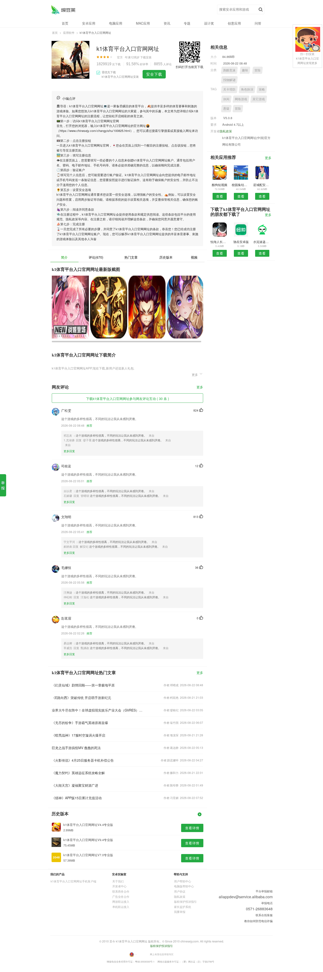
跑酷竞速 (229, 70)
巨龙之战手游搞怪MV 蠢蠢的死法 (76, 747)
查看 (219, 196)
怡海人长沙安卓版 (219, 241)
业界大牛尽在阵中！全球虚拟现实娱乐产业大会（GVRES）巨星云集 (97, 710)
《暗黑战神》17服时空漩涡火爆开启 (78, 735)
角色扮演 (247, 89)
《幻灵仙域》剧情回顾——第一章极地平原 (83, 685)
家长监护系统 (182, 907)
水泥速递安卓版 (262, 241)
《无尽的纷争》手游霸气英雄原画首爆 (80, 722)
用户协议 (179, 891)
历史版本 (166, 257)
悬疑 (226, 108)
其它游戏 (259, 99)
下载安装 (146, 57)
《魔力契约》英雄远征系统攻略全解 (78, 772)
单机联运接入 (120, 907)
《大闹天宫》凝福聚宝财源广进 (75, 785)
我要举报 (179, 912)
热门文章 (131, 257)
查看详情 (192, 827)
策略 (262, 89)
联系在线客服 (264, 915)
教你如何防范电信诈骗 (258, 921)
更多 (199, 387)
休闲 (226, 99)
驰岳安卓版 (241, 241)
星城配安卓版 (262, 184)
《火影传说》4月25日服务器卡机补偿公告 (83, 760)
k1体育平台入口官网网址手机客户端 (73, 881)
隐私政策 (226, 131)
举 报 (3, 485)
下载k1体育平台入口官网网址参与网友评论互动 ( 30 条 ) (127, 398)
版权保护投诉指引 (185, 901)
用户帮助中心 (182, 881)
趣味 (245, 70)
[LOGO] (63, 9)
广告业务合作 (120, 896)
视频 (194, 257)
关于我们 (118, 881)
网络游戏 (241, 99)
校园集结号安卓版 (241, 184)
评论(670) (96, 257)
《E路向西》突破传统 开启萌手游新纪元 (81, 697)
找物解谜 (229, 80)
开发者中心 (119, 886)
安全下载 (154, 74)
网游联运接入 (120, 901)
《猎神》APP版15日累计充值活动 (77, 797)
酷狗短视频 (219, 184)
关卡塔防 (229, 89)
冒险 (257, 70)
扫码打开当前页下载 (189, 67)
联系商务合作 (120, 891)
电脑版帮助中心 (184, 886)
